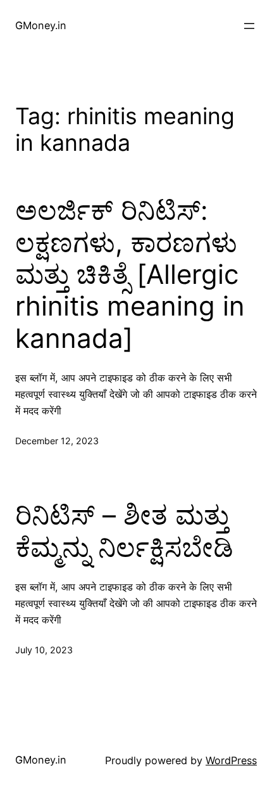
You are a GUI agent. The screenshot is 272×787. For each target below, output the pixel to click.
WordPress (231, 760)
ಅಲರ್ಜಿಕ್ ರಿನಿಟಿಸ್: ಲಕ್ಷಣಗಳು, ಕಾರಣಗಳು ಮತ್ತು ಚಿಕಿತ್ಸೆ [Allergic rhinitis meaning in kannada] (130, 274)
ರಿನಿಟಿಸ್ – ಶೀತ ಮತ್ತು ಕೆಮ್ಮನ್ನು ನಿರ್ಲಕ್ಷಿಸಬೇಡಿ (124, 531)
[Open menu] (249, 26)
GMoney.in (40, 25)
